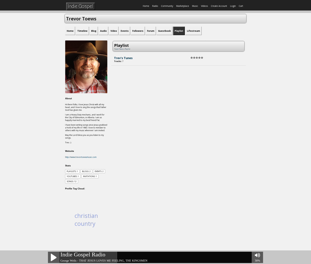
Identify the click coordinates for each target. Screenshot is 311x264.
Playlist (127, 49)
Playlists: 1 (72, 171)
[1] (191, 57)
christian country (86, 220)
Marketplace (182, 5)
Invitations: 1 (90, 176)
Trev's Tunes (123, 58)
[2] (193, 57)
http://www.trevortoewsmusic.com (81, 157)
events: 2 (99, 171)
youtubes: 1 (73, 176)
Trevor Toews (118, 49)
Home (146, 5)
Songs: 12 (71, 181)
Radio (155, 5)
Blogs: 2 (86, 171)
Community (167, 5)
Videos (204, 5)
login (233, 5)
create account (219, 5)
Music (195, 5)
